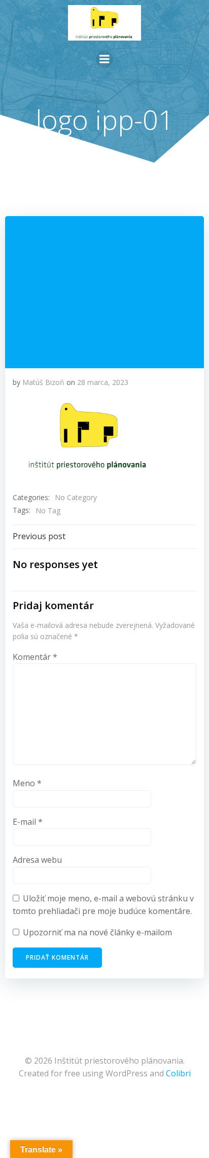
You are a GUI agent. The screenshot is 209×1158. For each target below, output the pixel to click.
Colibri (178, 1073)
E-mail (28, 821)
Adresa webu (37, 859)
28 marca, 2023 (102, 382)
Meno (27, 783)
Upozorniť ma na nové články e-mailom (97, 932)
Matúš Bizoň (43, 382)
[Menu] (104, 59)
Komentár (35, 656)
